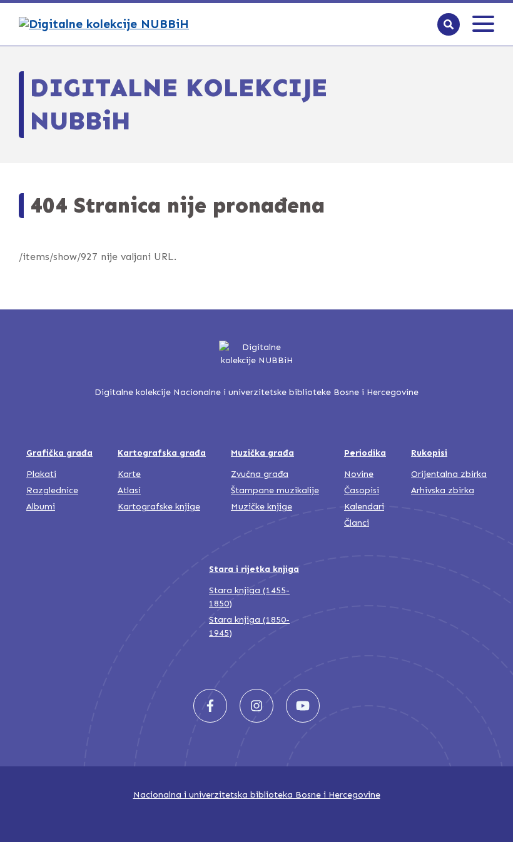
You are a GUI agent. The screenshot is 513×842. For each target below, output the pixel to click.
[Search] (448, 24)
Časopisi (361, 490)
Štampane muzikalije (275, 490)
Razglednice (52, 490)
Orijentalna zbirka (449, 474)
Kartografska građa (162, 453)
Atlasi (129, 490)
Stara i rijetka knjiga (254, 569)
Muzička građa (262, 453)
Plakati (41, 474)
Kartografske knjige (159, 506)
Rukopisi (429, 453)
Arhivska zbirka (442, 490)
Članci (356, 523)
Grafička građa (59, 453)
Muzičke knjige (261, 506)
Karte (129, 474)
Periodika (365, 453)
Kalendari (364, 506)
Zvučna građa (259, 474)
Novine (358, 474)
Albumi (40, 506)
